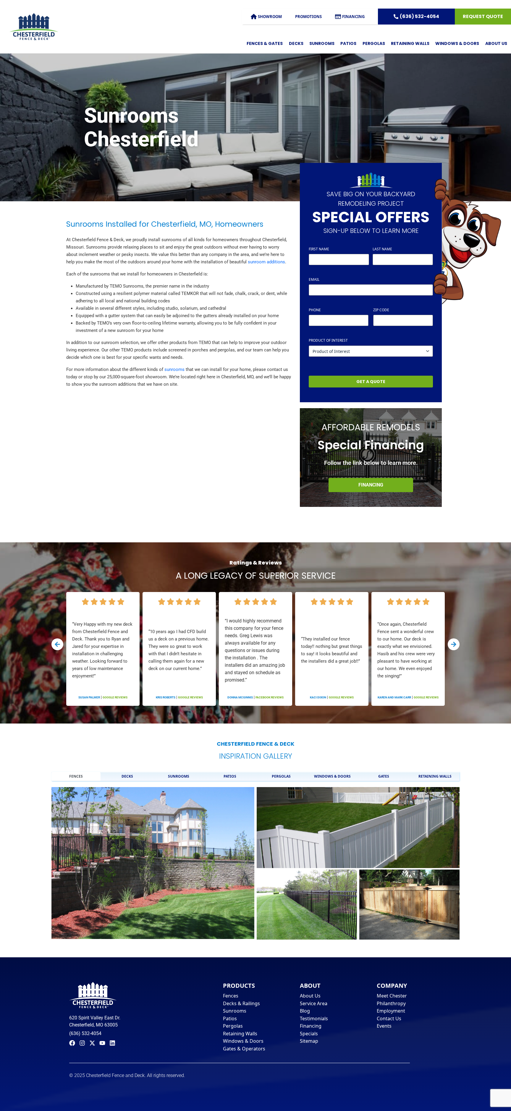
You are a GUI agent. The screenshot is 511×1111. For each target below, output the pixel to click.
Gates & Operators (244, 1048)
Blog (305, 1011)
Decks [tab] (127, 776)
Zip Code (392, 309)
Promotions (308, 16)
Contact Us (389, 1018)
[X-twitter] (92, 1043)
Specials (309, 1033)
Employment (391, 1011)
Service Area (313, 1003)
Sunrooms (321, 43)
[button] (57, 644)
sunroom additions (266, 262)
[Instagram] (82, 1043)
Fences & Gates (265, 43)
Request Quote (483, 16)
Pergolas (374, 43)
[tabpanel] (255, 862)
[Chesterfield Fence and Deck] (29, 26)
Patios (348, 43)
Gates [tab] (383, 776)
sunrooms (174, 369)
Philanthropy (391, 1003)
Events (384, 1026)
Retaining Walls (410, 43)
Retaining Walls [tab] (435, 776)
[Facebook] (72, 1043)
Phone (325, 309)
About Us (310, 995)
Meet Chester (392, 995)
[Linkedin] (112, 1043)
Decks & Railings (241, 1003)
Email (325, 279)
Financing (353, 16)
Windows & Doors (457, 43)
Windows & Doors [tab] (332, 776)
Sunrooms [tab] (178, 776)
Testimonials (314, 1018)
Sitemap (309, 1041)
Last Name (382, 249)
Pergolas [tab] (281, 776)
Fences (230, 995)
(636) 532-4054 (419, 16)
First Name (319, 249)
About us (496, 43)
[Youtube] (102, 1043)
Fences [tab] (76, 776)
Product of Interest (328, 340)
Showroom (270, 16)
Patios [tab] (230, 776)
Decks (296, 43)
